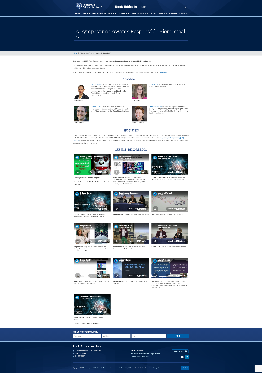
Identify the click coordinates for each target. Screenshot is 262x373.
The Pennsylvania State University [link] (92, 368)
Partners (173, 13)
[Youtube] (182, 357)
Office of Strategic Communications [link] (157, 368)
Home (77, 13)
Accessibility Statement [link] (127, 368)
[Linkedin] (187, 357)
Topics (85, 13)
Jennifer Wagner (155, 106)
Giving (153, 13)
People (162, 13)
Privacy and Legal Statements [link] (111, 368)
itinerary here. (163, 72)
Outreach (123, 13)
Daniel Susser (96, 106)
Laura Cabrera (96, 84)
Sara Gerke (153, 84)
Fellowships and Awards (103, 13)
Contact (183, 13)
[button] (185, 7)
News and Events (139, 13)
